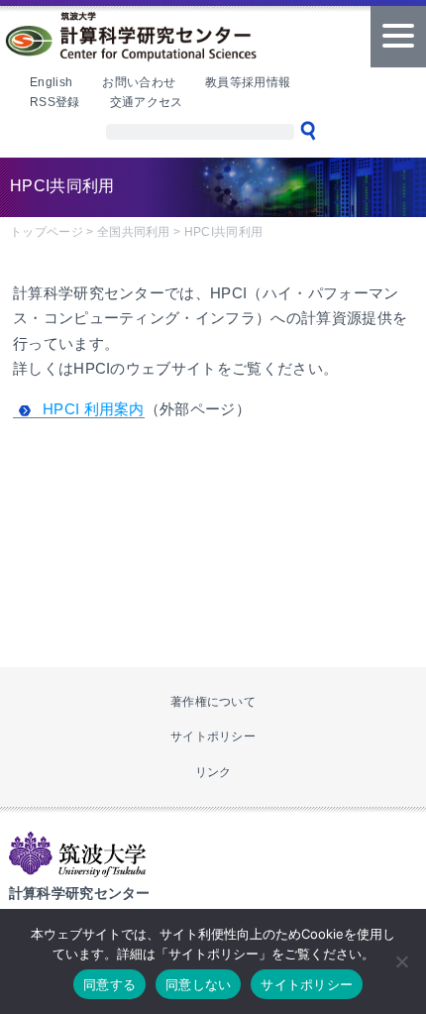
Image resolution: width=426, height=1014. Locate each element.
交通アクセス (146, 102)
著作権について (213, 702)
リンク (213, 772)
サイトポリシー (213, 736)
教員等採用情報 (247, 82)
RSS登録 (55, 102)
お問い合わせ (138, 82)
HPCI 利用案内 (94, 408)
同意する (109, 984)
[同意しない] (401, 961)
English (51, 82)
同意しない (198, 984)
